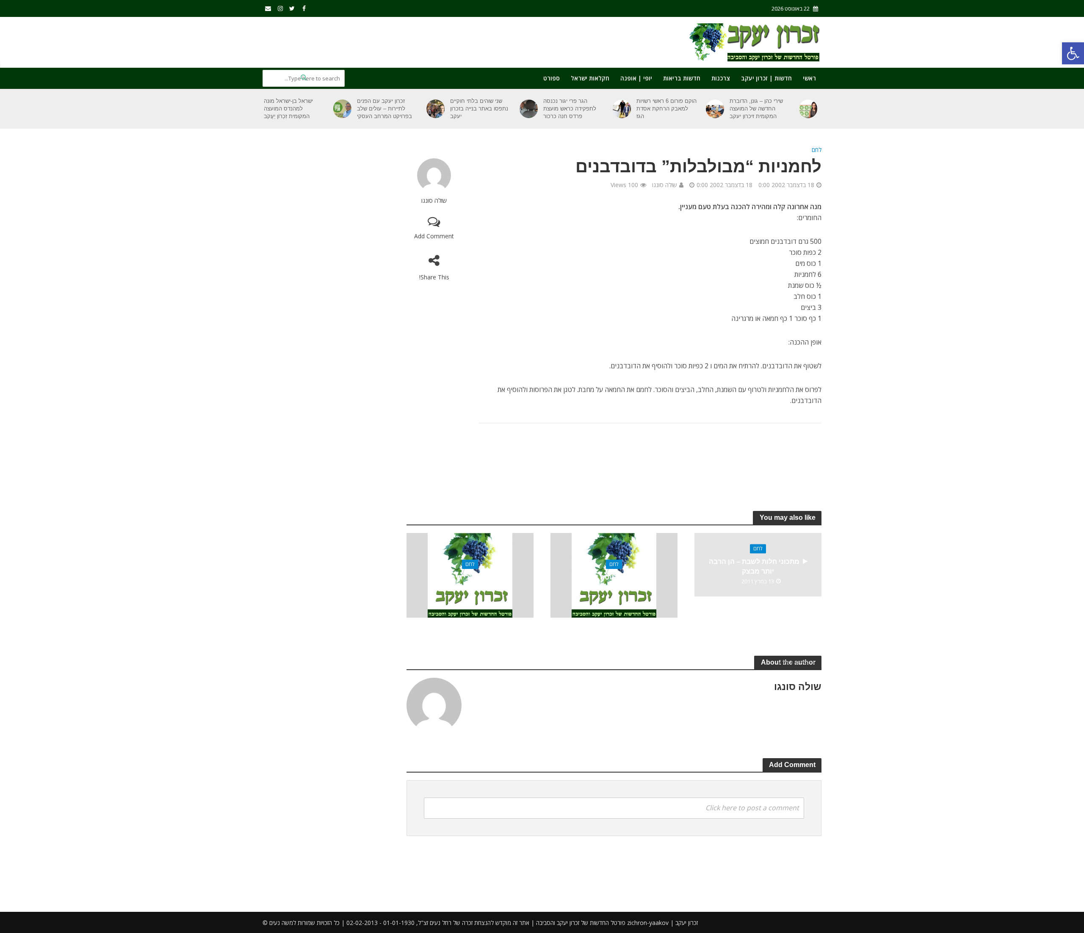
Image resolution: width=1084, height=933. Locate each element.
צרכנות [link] (720, 78)
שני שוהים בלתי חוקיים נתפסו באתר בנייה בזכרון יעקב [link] (479, 108)
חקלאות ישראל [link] (590, 78)
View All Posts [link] (796, 662)
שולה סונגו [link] (434, 200)
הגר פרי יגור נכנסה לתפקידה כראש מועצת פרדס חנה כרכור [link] (569, 108)
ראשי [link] (809, 78)
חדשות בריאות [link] (681, 78)
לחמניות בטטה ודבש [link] (614, 577)
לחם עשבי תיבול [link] (470, 577)
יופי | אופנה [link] (636, 78)
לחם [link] (816, 150)
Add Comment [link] (434, 236)
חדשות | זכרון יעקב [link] (766, 78)
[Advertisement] (417, 41)
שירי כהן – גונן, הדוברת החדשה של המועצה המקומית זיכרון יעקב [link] (756, 108)
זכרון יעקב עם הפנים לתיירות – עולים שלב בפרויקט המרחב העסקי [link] (384, 108)
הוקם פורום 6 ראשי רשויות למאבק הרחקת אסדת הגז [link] (666, 108)
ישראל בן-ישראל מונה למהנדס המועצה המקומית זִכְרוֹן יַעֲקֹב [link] (288, 108)
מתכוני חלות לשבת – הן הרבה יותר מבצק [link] (754, 566)
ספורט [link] (551, 78)
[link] (1073, 53)
